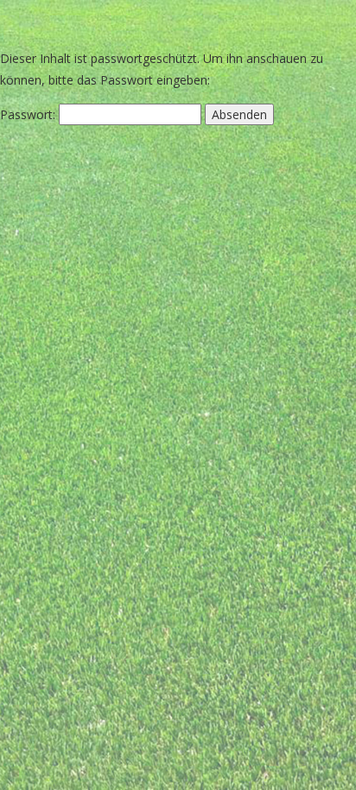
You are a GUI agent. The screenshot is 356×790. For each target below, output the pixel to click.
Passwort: (29, 114)
